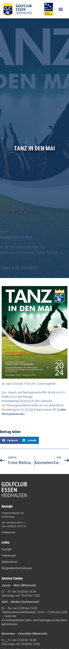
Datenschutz (10, 562)
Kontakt (7, 549)
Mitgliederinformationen (17, 568)
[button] (60, 9)
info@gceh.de (8, 532)
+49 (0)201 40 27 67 (16, 526)
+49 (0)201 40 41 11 (15, 522)
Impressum (9, 555)
